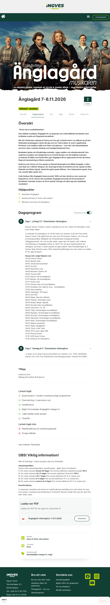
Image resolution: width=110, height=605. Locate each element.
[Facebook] (87, 576)
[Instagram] (96, 576)
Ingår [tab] (61, 114)
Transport (30, 544)
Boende (29, 536)
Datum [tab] (71, 114)
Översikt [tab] (23, 114)
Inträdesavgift (32, 552)
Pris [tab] (51, 114)
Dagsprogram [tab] (38, 114)
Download (82, 518)
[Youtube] (92, 582)
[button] (88, 16)
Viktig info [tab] (84, 114)
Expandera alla (80, 213)
